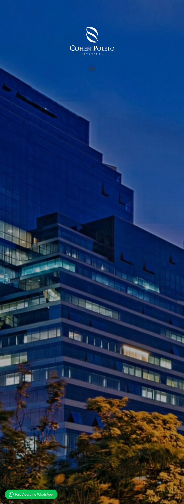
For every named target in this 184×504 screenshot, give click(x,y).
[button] (92, 68)
